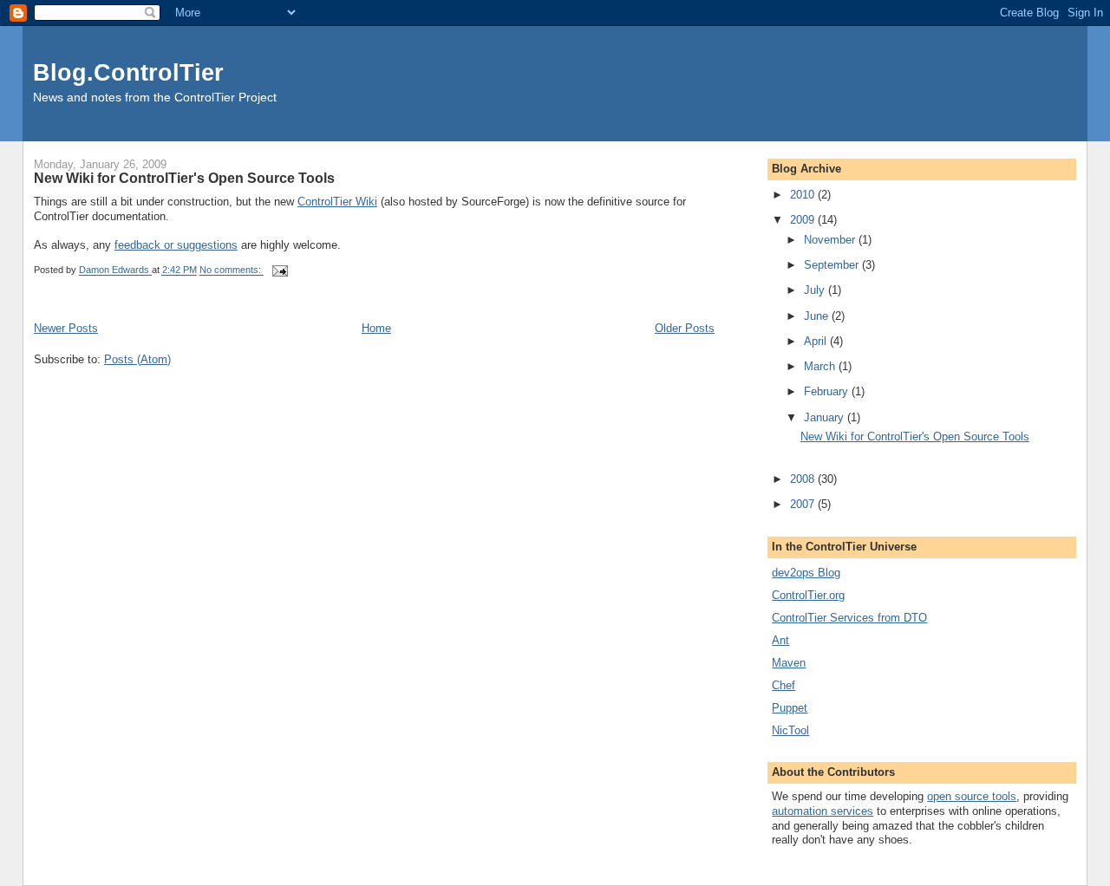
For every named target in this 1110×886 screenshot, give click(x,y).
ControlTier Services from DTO (849, 617)
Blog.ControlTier (128, 72)
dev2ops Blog (806, 572)
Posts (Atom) (137, 359)
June (818, 315)
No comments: (231, 270)
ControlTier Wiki (337, 201)
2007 (804, 504)
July (816, 289)
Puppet (789, 707)
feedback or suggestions (176, 244)
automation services (822, 811)
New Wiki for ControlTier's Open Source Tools (184, 178)
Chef (783, 685)
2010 (804, 194)
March (821, 366)
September (833, 264)
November (831, 239)
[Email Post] (279, 270)
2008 (804, 478)
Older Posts (685, 328)
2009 (804, 219)
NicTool (790, 730)
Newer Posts (66, 328)
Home (376, 328)
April (817, 341)
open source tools (971, 796)
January (825, 417)
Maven (789, 662)
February (828, 391)
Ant (780, 640)
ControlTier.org (808, 595)
